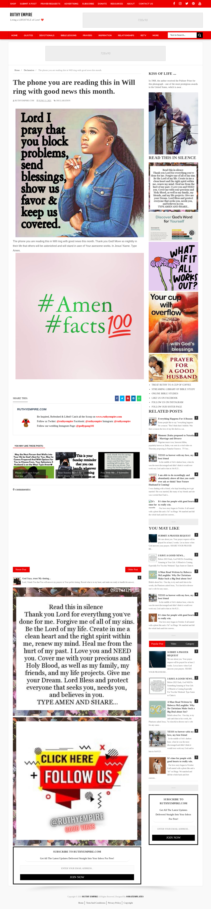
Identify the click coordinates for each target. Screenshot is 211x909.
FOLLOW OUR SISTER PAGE (167, 407)
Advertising (71, 3)
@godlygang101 (85, 425)
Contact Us (146, 3)
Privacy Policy (114, 903)
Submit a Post (28, 3)
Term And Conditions (95, 903)
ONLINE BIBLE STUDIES (165, 393)
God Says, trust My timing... (36, 578)
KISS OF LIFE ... (162, 73)
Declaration (63, 100)
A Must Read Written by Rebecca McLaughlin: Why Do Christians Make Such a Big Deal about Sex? (175, 575)
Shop (13, 3)
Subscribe (88, 3)
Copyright (128, 903)
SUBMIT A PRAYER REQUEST (174, 536)
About (131, 3)
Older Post (133, 569)
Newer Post (20, 569)
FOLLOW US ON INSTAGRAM (167, 402)
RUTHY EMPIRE (21, 14)
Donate (102, 3)
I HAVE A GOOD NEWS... (171, 555)
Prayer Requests (50, 3)
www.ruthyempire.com (109, 416)
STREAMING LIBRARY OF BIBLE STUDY (173, 389)
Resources (117, 3)
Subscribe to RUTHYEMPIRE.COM (77, 851)
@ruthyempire (65, 421)
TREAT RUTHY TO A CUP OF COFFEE (171, 385)
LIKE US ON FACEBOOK (165, 398)
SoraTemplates (135, 896)
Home (81, 903)
